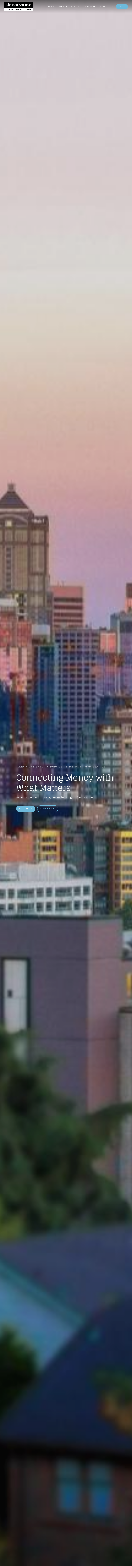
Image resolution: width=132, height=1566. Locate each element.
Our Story (64, 6)
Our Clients (77, 6)
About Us (51, 6)
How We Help (91, 6)
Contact (122, 6)
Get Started (25, 809)
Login (110, 6)
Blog (102, 6)
